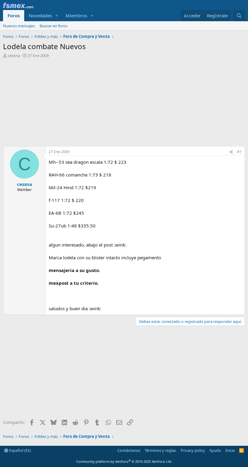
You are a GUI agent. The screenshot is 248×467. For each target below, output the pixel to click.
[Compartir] (231, 152)
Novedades (40, 15)
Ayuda (215, 450)
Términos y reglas (160, 450)
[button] (57, 15)
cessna (14, 55)
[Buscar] (239, 15)
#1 (239, 151)
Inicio (230, 450)
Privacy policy (193, 450)
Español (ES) (19, 450)
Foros (14, 15)
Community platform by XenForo (124, 461)
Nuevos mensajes (19, 26)
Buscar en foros (53, 26)
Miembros (76, 15)
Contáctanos (128, 450)
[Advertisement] (124, 103)
